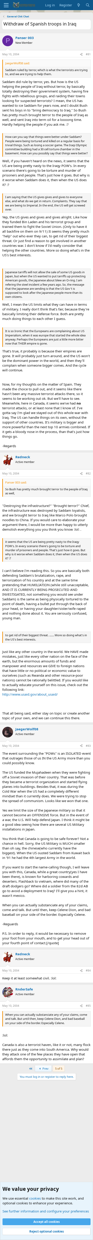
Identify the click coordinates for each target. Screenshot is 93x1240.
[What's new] (78, 5)
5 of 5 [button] (58, 1068)
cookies (35, 1198)
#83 (88, 746)
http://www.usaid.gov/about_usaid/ (30, 694)
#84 (88, 970)
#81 (88, 54)
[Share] (81, 54)
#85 (88, 1006)
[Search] (87, 5)
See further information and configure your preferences (45, 1211)
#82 (88, 473)
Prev (45, 1068)
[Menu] (6, 5)
